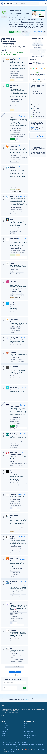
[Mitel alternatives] (7, 648)
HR (36, 744)
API (25, 718)
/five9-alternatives (6, 261)
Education (27, 746)
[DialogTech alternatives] (7, 434)
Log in (4, 685)
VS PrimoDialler (36, 101)
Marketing (19, 744)
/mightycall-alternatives (7, 336)
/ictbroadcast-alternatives (8, 580)
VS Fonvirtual (35, 91)
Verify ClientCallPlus (37, 31)
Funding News (4, 731)
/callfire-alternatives (6, 217)
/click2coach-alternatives (8, 556)
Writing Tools (41, 744)
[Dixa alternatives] (7, 603)
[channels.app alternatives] (7, 85)
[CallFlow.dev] (7, 404)
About (22, 718)
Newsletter (3, 735)
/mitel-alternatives (6, 646)
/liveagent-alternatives (7, 57)
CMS (36, 40)
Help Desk (43, 52)
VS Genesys (35, 110)
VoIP (42, 56)
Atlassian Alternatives (29, 729)
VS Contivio (35, 114)
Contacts (13, 718)
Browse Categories (5, 723)
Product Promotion (5, 718)
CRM (39, 40)
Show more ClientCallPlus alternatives (14, 666)
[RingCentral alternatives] (7, 239)
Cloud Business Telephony (38, 45)
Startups (16, 0)
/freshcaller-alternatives (7, 279)
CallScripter (30, 24)
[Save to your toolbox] (4, 17)
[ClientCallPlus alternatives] (4, 12)
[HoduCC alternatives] (7, 630)
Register (41, 0)
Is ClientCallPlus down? (37, 136)
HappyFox (27, 21)
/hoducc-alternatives (7, 628)
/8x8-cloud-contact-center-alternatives (11, 451)
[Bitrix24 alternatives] (7, 167)
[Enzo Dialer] (7, 115)
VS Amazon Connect (37, 104)
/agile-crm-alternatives (7, 195)
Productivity (13, 744)
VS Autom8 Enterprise (37, 108)
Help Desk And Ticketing (38, 54)
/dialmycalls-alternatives (7, 513)
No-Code (5, 742)
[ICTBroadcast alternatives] (7, 582)
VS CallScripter (36, 97)
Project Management (36, 56)
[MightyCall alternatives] (7, 338)
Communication (38, 47)
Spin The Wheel (41, 749)
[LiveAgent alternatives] (7, 59)
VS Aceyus (35, 103)
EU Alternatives (27, 737)
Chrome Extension (5, 727)
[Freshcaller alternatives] (7, 281)
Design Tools (20, 742)
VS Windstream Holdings (38, 116)
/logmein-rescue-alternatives (8, 301)
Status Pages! (4, 729)
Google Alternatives (28, 727)
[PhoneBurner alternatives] (7, 319)
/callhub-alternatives (6, 350)
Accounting (25, 744)
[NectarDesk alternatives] (7, 387)
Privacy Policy (10, 749)
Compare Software (5, 725)
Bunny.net (27, 749)
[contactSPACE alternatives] (7, 367)
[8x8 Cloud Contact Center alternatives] (7, 453)
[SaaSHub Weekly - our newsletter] (40, 3)
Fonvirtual (32, 22)
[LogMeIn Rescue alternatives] (7, 303)
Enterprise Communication (35, 52)
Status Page (24, 31)
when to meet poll (10, 751)
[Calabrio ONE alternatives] (7, 471)
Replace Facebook (28, 725)
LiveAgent (11, 21)
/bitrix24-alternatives (7, 165)
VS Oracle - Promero (37, 99)
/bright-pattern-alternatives (8, 535)
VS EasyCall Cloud (36, 106)
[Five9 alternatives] (7, 263)
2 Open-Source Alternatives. (10, 49)
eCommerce (31, 744)
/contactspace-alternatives (8, 365)
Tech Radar (26, 723)
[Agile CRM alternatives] (7, 197)
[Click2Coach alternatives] (7, 558)
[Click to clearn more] (23, 698)
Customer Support (42, 50)
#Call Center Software (18, 52)
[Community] (43, 3)
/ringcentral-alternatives (7, 237)
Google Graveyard (28, 733)
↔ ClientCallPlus (21, 58)
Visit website (12, 138)
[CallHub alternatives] (7, 352)
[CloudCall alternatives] (7, 494)
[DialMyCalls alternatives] (7, 515)
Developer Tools (12, 742)
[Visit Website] (26, 58)
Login (45, 0)
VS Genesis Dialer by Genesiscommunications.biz (37, 94)
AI (1, 742)
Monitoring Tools (16, 746)
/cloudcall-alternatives (7, 493)
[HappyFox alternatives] (7, 146)
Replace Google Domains (30, 735)
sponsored (26, 699)
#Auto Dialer (14, 54)
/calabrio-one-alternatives (8, 469)
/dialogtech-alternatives (7, 432)
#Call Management (5, 54)
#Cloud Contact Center (6, 52)
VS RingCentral (36, 112)
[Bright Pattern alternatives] (7, 537)
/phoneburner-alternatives (8, 317)
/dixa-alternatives (6, 601)
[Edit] (44, 32)
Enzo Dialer (37, 147)
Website (11, 31)
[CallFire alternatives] (7, 219)
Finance (22, 746)
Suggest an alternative (14, 671)
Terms (15, 749)
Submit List (3, 733)
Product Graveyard (28, 731)
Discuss (18, 718)
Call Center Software (38, 43)
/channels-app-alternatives (8, 83)
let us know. (36, 129)
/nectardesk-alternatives (7, 386)
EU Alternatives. (20, 49)
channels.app (18, 21)
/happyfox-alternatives (7, 144)
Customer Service (33, 50)
